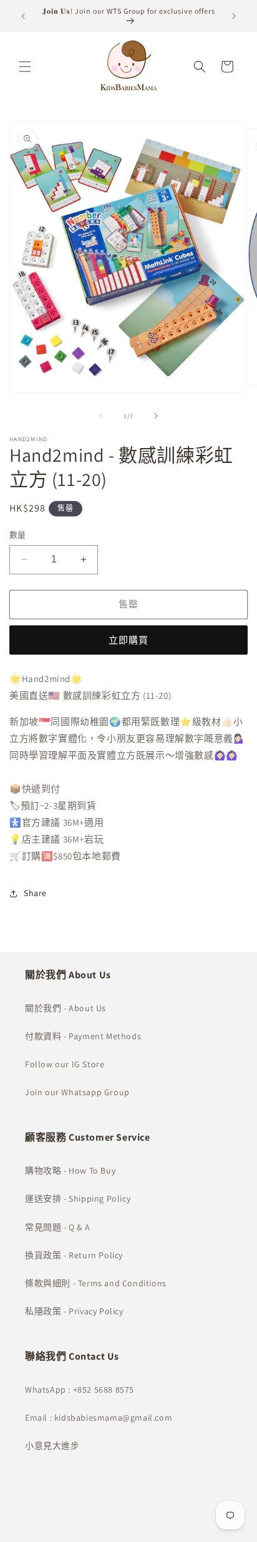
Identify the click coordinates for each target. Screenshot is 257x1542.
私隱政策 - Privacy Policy (74, 1311)
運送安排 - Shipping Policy (77, 1198)
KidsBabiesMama (108, 1532)
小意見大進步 (52, 1445)
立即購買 (128, 640)
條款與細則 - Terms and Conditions (96, 1283)
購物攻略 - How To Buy (70, 1170)
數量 (17, 535)
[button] (25, 66)
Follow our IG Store (64, 1064)
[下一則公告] (234, 16)
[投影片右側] (156, 415)
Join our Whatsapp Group (77, 1092)
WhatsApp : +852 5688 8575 (79, 1389)
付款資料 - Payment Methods (83, 1036)
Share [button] (35, 893)
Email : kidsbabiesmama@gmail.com (98, 1417)
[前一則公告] (23, 16)
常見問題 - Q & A (57, 1227)
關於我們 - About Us (65, 1008)
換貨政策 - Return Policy (74, 1255)
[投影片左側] (101, 415)
